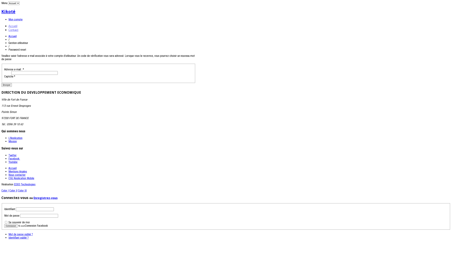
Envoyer (6, 85)
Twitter (12, 155)
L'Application (15, 138)
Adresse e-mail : (14, 69)
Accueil (12, 26)
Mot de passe (11, 215)
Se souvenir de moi (19, 222)
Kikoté (8, 11)
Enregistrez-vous (46, 198)
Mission (12, 141)
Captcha (9, 76)
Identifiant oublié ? (18, 237)
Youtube (12, 162)
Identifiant (9, 209)
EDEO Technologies (24, 184)
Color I (5, 190)
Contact (13, 30)
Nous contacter (17, 175)
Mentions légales (17, 171)
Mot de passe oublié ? (20, 234)
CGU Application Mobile (21, 178)
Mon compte (15, 19)
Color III (22, 190)
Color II (13, 190)
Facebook (14, 158)
